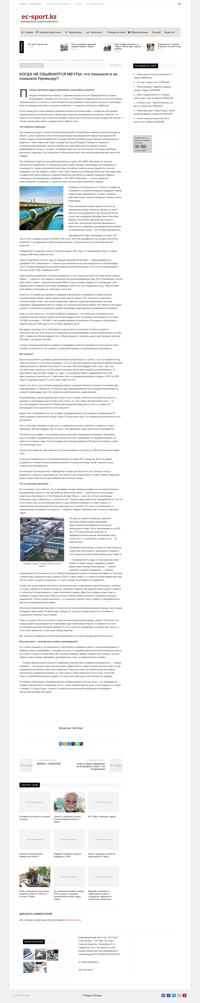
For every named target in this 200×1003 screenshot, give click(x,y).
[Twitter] (174, 995)
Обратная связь (140, 32)
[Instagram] (179, 995)
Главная (29, 32)
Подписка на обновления (59, 4)
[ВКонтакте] (61, 744)
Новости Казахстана (49, 32)
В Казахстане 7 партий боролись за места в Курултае (160, 45)
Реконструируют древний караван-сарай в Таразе (72, 45)
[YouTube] (184, 995)
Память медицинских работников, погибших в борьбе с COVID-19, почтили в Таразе (34, 894)
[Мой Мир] (69, 744)
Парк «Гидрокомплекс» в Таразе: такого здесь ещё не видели (116, 46)
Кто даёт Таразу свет (26, 44)
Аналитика (95, 32)
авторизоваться (73, 920)
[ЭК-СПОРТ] (39, 15)
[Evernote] (77, 744)
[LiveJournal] (81, 744)
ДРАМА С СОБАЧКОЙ (48, 763)
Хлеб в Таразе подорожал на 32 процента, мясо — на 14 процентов (91, 766)
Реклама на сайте (96, 4)
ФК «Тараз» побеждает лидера (102, 816)
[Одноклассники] (65, 744)
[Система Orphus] (142, 137)
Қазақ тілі (169, 32)
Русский (156, 32)
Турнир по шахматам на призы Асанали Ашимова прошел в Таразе (67, 819)
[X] (73, 744)
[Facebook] (169, 995)
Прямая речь (75, 32)
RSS (79, 4)
